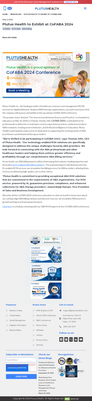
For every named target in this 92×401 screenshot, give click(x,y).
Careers (39, 335)
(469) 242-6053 (69, 327)
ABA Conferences (43, 320)
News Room (15, 14)
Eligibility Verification (18, 325)
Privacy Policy (42, 340)
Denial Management (18, 320)
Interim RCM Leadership (46, 315)
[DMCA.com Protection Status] (72, 398)
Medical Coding (16, 310)
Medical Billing (15, 330)
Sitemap (39, 345)
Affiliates (40, 330)
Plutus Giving (41, 325)
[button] (85, 8)
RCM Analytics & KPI (44, 310)
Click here (7, 206)
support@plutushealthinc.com (75, 310)
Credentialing (15, 315)
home (5, 14)
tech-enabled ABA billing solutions (28, 164)
